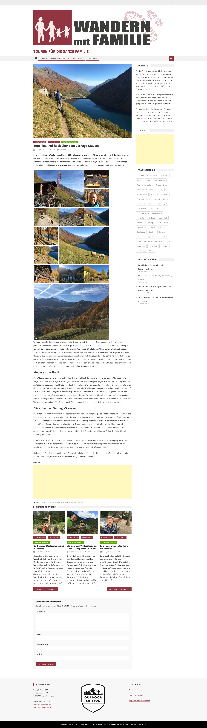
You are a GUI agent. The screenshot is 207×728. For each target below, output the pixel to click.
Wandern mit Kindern (162, 241)
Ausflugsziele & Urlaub (59, 58)
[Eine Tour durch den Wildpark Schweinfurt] (116, 522)
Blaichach (154, 194)
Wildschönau (165, 246)
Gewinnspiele (92, 58)
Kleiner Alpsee (163, 222)
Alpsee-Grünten (161, 185)
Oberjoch (152, 232)
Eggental (156, 199)
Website (40, 654)
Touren (42, 58)
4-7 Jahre (140, 175)
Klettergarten (142, 227)
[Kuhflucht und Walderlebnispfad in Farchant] (49, 522)
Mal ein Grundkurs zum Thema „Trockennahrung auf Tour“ (155, 277)
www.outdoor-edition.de (42, 704)
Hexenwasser (157, 213)
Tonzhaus (113, 453)
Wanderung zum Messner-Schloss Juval (120, 589)
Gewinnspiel (162, 203)
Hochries (152, 218)
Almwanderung (159, 180)
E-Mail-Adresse (43, 644)
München (163, 227)
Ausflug (160, 189)
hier (104, 447)
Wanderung (141, 246)
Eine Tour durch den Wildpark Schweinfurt (114, 547)
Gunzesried (154, 208)
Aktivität (140, 180)
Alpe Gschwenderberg (144, 185)
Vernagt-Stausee (77, 502)
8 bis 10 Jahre (152, 175)
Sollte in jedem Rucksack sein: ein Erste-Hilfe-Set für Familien (155, 299)
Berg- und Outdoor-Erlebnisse (139, 700)
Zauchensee (141, 251)
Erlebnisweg (141, 203)
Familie (151, 203)
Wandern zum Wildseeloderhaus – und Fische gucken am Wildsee (82, 547)
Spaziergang (152, 236)
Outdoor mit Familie (136, 695)
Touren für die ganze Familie (61, 51)
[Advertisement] (82, 482)
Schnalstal (50, 502)
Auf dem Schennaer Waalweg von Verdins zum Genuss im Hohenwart (154, 288)
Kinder (139, 222)
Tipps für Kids (54, 142)
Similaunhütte (59, 502)
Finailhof (43, 502)
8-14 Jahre (164, 175)
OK (145, 724)
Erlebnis (166, 199)
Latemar (153, 227)
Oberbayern (141, 232)
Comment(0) (63, 149)
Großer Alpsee (142, 208)
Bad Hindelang (142, 194)
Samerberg (141, 236)
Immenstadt (162, 218)
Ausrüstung (77, 58)
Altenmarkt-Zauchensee (145, 189)
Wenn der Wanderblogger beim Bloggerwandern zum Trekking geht (47, 589)
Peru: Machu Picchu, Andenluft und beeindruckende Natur (150, 267)
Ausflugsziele (40, 142)
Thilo (53, 149)
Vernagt (67, 502)
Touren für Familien (70, 142)
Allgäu (149, 180)
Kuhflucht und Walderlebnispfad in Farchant (48, 547)
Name (39, 634)
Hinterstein (141, 218)
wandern (164, 236)
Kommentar (42, 611)
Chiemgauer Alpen (143, 199)
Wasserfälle (153, 246)
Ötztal (151, 251)
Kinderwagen (150, 222)
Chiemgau (164, 194)
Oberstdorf (162, 232)
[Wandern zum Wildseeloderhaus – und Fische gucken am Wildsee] (82, 522)
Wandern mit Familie (144, 241)
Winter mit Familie (135, 690)
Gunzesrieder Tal (143, 213)
